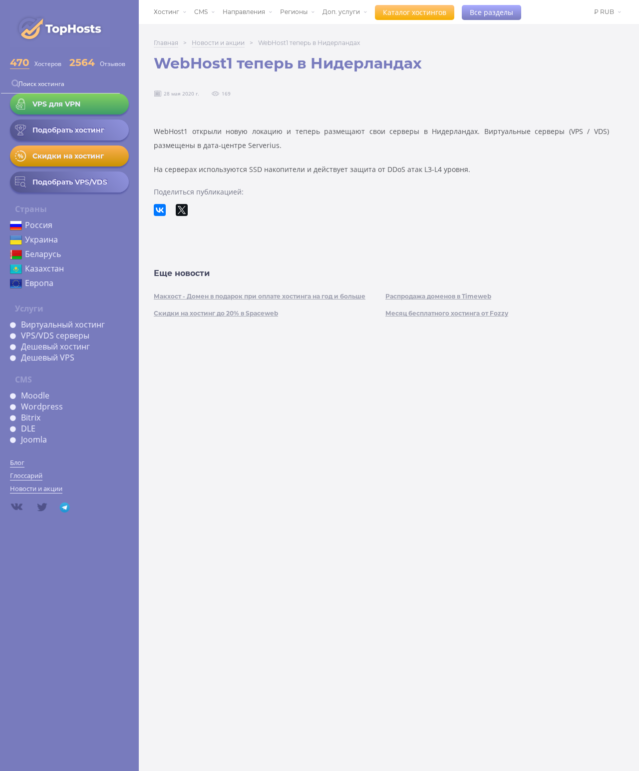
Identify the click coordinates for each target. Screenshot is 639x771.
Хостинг (166, 12)
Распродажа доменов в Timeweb (438, 296)
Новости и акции (36, 488)
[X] (182, 210)
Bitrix (30, 417)
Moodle (35, 395)
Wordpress (42, 406)
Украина (41, 239)
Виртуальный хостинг (63, 324)
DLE (28, 428)
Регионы (294, 12)
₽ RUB (604, 12)
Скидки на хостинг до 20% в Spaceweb (216, 313)
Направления (244, 12)
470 (19, 62)
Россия (38, 225)
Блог (17, 462)
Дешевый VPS (47, 357)
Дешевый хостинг (55, 346)
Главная (166, 42)
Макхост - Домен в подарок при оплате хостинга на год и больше (259, 296)
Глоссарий (26, 475)
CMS (201, 12)
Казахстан (44, 268)
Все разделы (491, 12)
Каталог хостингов (414, 12)
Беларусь (43, 254)
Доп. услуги (341, 12)
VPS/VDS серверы (55, 335)
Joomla (34, 439)
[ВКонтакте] (160, 210)
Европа (39, 283)
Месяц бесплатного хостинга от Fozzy (446, 313)
